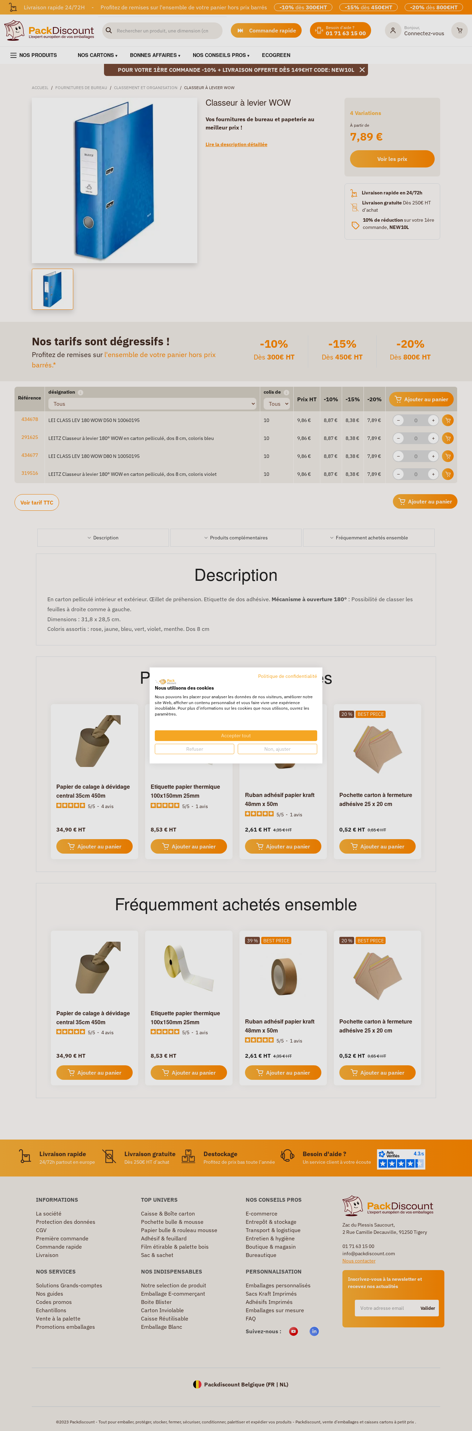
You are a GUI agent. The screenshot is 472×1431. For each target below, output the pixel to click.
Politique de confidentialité (287, 676)
